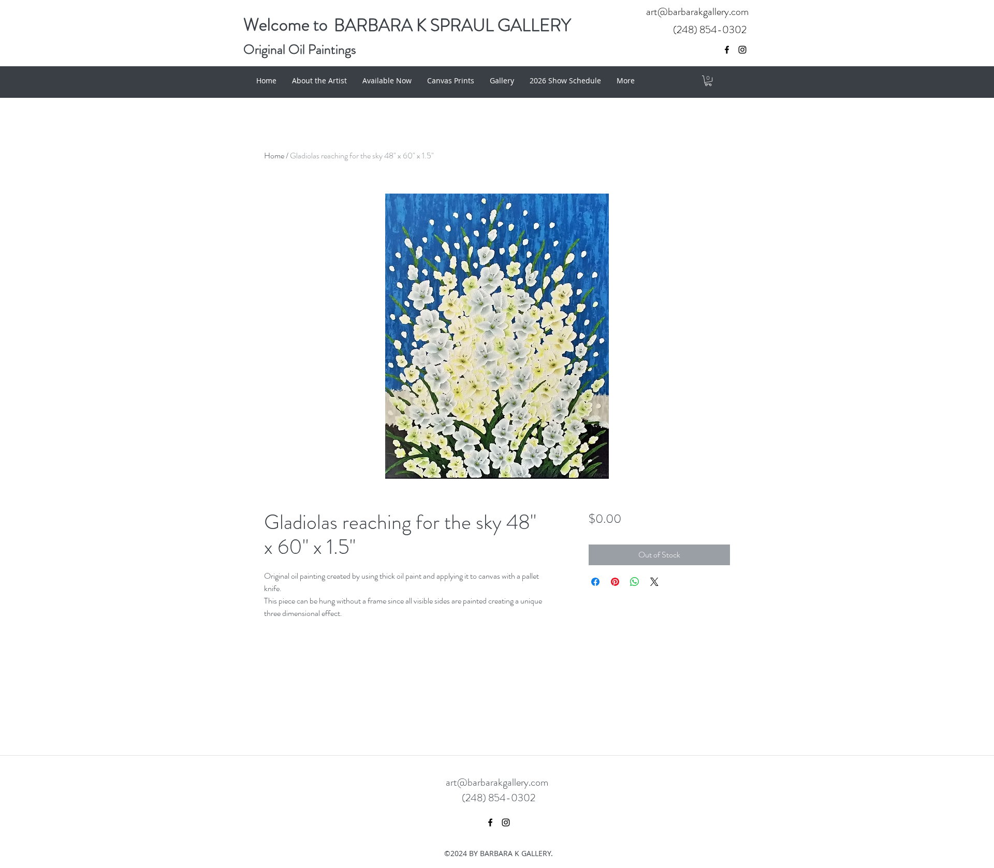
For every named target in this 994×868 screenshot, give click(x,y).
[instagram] (742, 50)
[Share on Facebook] (595, 582)
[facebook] (727, 50)
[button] (708, 81)
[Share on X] (654, 582)
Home (274, 155)
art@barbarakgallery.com (697, 11)
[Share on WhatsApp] (634, 582)
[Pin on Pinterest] (615, 582)
